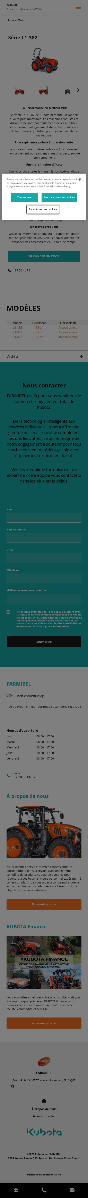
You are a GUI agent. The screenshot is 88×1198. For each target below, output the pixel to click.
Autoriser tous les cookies (59, 197)
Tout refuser (24, 197)
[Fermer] (80, 179)
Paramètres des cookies (43, 209)
